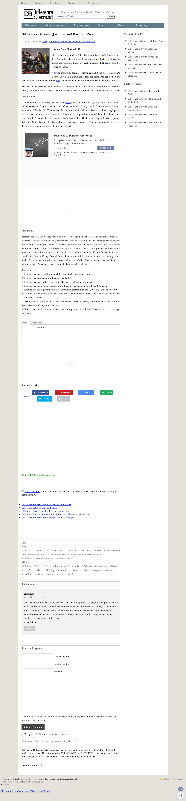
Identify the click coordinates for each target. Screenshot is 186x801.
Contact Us (74, 3)
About (38, 3)
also (105, 72)
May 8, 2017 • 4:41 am (34, 596)
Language (142, 25)
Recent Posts (37, 323)
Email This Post (32, 491)
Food (44, 41)
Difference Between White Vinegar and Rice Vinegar (48, 517)
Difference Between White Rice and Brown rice (45, 511)
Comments (178, 778)
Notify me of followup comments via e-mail (45, 734)
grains (68, 102)
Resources (94, 3)
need (64, 122)
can (55, 72)
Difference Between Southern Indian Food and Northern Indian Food (56, 514)
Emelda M (41, 327)
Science (103, 25)
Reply (29, 628)
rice (42, 765)
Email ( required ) (62, 663)
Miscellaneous (55, 25)
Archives (55, 3)
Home (24, 3)
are (106, 62)
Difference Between (28, 778)
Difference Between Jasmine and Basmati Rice (72, 41)
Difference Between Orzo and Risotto (40, 507)
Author (25, 323)
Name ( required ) (62, 656)
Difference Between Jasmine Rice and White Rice (46, 504)
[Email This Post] (23, 491)
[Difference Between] (39, 18)
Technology (81, 25)
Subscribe (167, 778)
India (71, 236)
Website (58, 671)
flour (58, 80)
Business (31, 25)
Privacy (6, 784)
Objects (122, 25)
